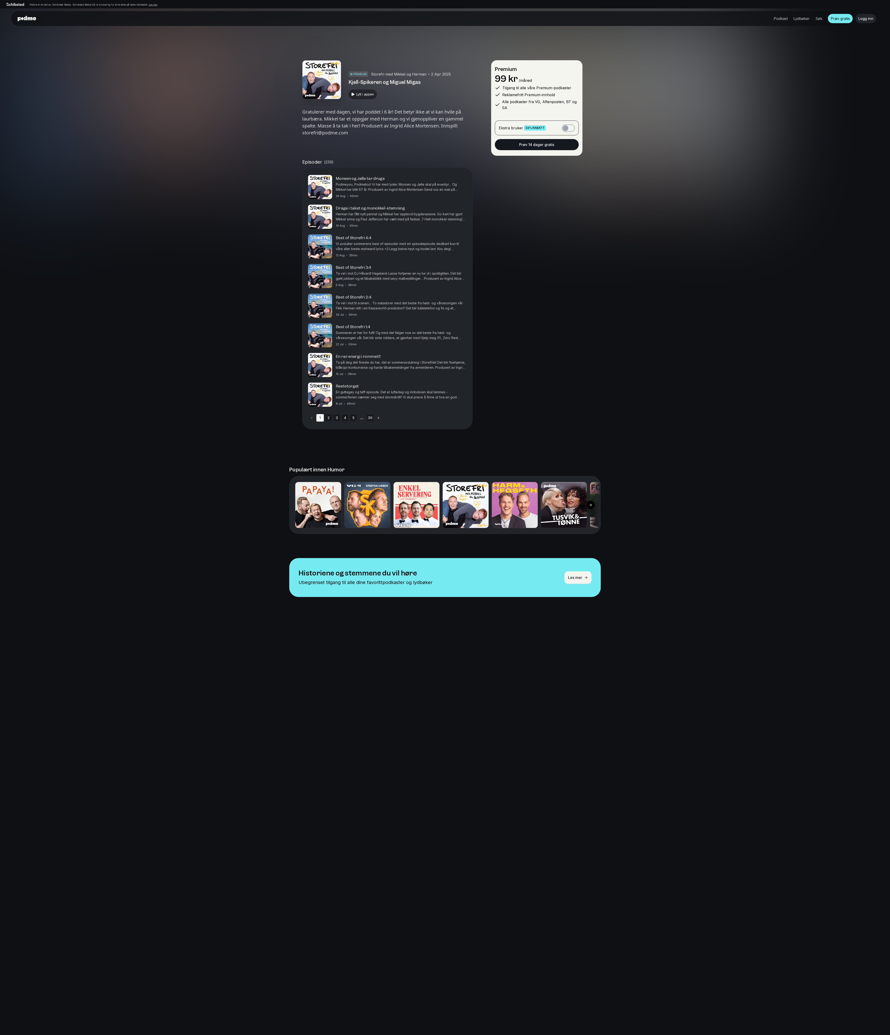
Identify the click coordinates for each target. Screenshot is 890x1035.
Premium (506, 69)
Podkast (781, 18)
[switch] (568, 128)
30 (370, 418)
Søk (818, 18)
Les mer (153, 4)
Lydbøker (801, 18)
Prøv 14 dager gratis (536, 144)
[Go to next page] (378, 418)
